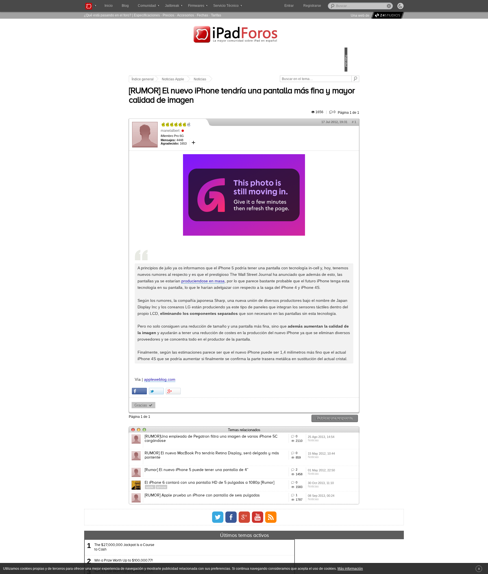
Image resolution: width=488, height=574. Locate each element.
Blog (125, 5)
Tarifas (216, 15)
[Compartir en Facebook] (178, 465)
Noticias (239, 79)
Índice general (182, 79)
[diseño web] (386, 15)
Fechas (202, 15)
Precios (168, 15)
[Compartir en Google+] (212, 465)
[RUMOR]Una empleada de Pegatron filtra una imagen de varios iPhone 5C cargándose (225, 513)
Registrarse (330, 5)
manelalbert (209, 146)
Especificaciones (147, 15)
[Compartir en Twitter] (195, 465)
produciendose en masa (264, 303)
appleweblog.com (199, 453)
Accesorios (185, 15)
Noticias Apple (212, 79)
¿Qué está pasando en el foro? (107, 15)
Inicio (108, 5)
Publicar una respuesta (295, 492)
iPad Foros (244, 35)
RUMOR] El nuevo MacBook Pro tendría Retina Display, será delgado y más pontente (225, 534)
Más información (350, 568)
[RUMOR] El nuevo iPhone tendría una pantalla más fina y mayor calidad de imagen (234, 107)
